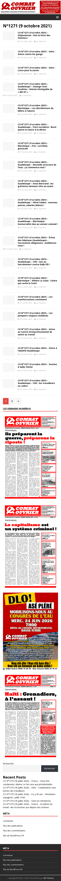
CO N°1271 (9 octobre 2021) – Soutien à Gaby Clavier (37, 365)
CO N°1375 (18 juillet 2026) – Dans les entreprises (27, 800)
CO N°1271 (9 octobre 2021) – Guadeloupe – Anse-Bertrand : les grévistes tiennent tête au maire (35, 183)
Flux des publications (13, 825)
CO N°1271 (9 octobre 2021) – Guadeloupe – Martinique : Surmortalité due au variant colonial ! (38, 221)
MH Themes (49, 878)
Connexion (8, 820)
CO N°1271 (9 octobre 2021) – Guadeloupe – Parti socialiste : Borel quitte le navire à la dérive (37, 127)
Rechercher (8, 763)
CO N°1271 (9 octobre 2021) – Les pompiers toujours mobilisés (35, 314)
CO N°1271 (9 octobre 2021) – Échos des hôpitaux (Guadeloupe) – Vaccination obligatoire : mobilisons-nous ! (37, 241)
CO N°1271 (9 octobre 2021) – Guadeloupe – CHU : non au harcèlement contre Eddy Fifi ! (34, 262)
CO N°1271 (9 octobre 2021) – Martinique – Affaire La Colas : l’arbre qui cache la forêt (37, 281)
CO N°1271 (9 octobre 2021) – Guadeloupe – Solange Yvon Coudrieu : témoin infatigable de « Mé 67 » (35, 87)
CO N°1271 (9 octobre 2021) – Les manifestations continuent (35, 298)
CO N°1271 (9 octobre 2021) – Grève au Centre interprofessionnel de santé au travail (36, 332)
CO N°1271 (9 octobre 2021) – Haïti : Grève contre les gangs (36, 53)
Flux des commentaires (14, 830)
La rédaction (41, 41)
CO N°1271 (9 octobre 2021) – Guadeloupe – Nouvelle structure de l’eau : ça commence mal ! (37, 165)
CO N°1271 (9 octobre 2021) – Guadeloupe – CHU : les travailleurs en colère (36, 383)
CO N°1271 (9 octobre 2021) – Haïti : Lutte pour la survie (36, 69)
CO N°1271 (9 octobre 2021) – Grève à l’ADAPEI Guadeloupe (37, 349)
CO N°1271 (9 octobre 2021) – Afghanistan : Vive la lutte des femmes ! (34, 35)
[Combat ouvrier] (30, 12)
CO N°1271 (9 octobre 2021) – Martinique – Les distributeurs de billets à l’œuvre (35, 108)
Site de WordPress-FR (13, 835)
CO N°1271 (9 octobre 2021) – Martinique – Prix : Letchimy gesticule (33, 146)
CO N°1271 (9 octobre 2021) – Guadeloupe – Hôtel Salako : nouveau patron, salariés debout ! (37, 202)
